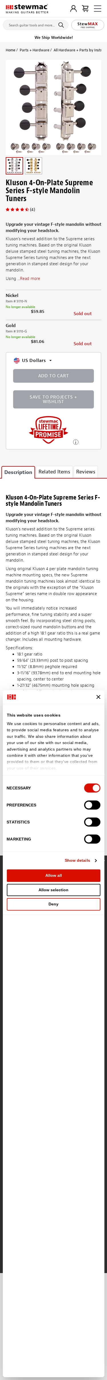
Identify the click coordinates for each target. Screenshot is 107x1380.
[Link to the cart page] (85, 8)
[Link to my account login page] (73, 8)
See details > (75, 441)
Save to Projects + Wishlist (53, 399)
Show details (77, 860)
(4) (32, 209)
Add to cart (53, 376)
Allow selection (53, 890)
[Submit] (62, 25)
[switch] (92, 805)
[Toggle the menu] (97, 8)
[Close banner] (98, 697)
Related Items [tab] (54, 472)
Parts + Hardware (34, 50)
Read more (30, 278)
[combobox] (35, 24)
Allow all (53, 875)
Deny (53, 904)
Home (10, 50)
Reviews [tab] (85, 472)
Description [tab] (18, 472)
